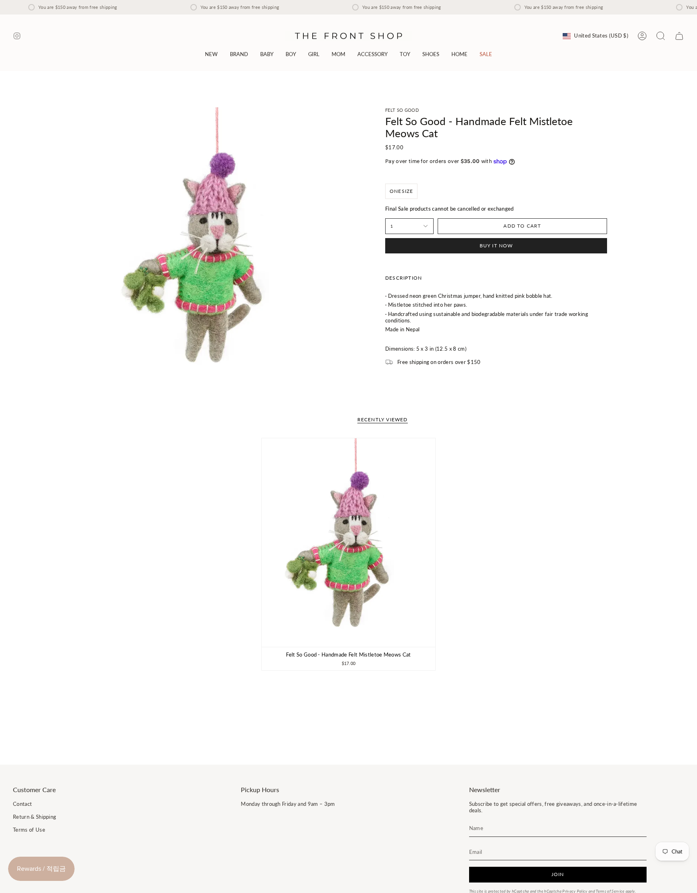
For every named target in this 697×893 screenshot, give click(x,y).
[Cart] (679, 36)
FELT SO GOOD (402, 110)
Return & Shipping (34, 817)
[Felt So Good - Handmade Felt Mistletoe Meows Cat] (349, 542)
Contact (22, 804)
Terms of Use (29, 829)
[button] (239, 54)
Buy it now (496, 246)
